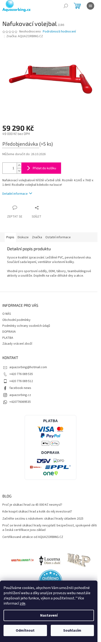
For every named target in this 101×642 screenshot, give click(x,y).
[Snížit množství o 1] (19, 171)
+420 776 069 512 (21, 381)
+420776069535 (20, 402)
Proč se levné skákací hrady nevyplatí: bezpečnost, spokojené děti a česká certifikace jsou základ (49, 527)
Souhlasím (72, 630)
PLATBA (7, 337)
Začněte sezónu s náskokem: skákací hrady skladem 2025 (42, 519)
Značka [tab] (37, 237)
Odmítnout (25, 630)
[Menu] (90, 6)
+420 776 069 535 (21, 374)
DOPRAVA (9, 331)
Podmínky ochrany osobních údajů (26, 325)
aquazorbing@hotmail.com (28, 367)
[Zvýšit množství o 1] (19, 165)
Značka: (24, 36)
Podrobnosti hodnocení (59, 31)
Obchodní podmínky (16, 320)
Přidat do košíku (44, 168)
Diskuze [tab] (23, 237)
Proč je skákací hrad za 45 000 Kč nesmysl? (32, 505)
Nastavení (49, 615)
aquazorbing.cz (20, 395)
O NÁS (6, 313)
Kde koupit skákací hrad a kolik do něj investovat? (37, 511)
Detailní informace (15, 193)
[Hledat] (65, 6)
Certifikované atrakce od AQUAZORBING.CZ (32, 537)
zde (22, 603)
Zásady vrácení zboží (17, 343)
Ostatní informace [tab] (58, 237)
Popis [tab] (10, 237)
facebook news (20, 388)
